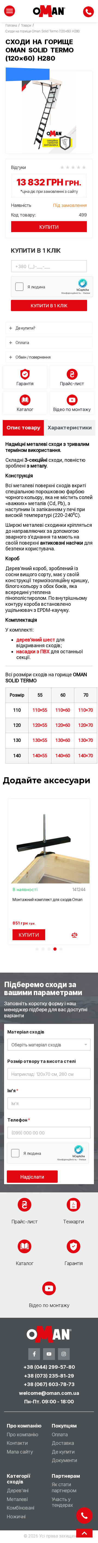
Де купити (63, 1452)
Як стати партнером (64, 1487)
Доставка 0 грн (27, 61)
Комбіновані (20, 1508)
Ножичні (16, 1516)
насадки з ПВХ (33, 651)
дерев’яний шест (35, 640)
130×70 (85, 740)
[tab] (23, 428)
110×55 (40, 710)
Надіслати (32, 1177)
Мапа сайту (20, 1452)
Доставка (63, 1443)
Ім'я (12, 1090)
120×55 (40, 725)
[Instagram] (64, 1354)
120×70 (85, 725)
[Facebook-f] (34, 1354)
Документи (64, 1460)
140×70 (85, 755)
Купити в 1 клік (49, 305)
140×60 (63, 755)
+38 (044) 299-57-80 (49, 1367)
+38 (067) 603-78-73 (49, 1384)
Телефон (18, 1120)
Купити (49, 227)
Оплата (60, 1434)
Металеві (17, 1499)
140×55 (40, 755)
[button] (37, 949)
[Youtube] (49, 1354)
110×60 (63, 710)
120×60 (63, 725)
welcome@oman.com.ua (49, 1393)
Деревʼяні (18, 1490)
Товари (26, 25)
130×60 (63, 740)
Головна (11, 25)
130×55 (40, 740)
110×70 (85, 710)
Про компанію (22, 1434)
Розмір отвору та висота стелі (41, 1061)
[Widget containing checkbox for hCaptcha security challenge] (52, 286)
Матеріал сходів (25, 1032)
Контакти (17, 1443)
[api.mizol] (49, 112)
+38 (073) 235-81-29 (49, 1376)
